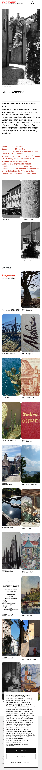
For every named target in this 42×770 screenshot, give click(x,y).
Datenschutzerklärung (13, 742)
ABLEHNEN (21, 756)
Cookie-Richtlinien (12, 713)
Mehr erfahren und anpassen (21, 762)
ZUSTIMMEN (21, 750)
